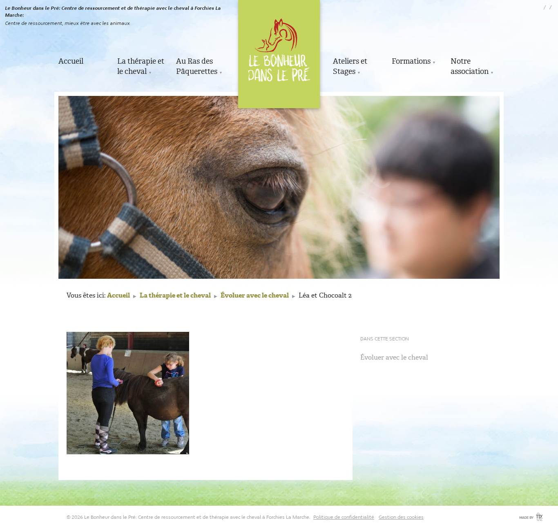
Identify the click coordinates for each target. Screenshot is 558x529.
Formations (411, 61)
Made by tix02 (530, 517)
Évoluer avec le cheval (255, 295)
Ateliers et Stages (350, 66)
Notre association (470, 66)
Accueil (70, 61)
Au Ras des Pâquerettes (196, 66)
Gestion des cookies (401, 517)
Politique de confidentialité (343, 517)
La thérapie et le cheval (140, 66)
